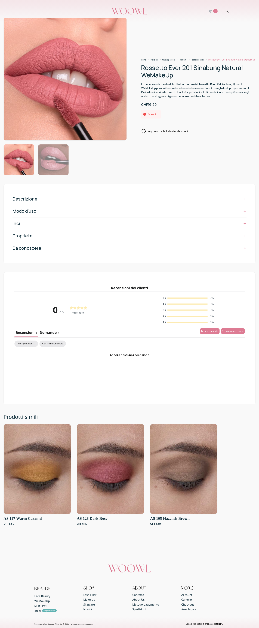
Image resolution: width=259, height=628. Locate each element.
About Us (138, 600)
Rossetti (183, 60)
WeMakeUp (42, 601)
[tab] (49, 332)
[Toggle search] (227, 11)
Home (143, 60)
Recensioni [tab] (26, 332)
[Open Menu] (6, 11)
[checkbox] (52, 344)
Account (186, 595)
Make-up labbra (168, 60)
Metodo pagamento (145, 604)
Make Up (89, 600)
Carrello (186, 600)
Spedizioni (139, 609)
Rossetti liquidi (197, 60)
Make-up (154, 60)
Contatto (138, 595)
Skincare (89, 604)
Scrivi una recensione (232, 331)
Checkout (187, 604)
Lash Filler (90, 595)
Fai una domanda (209, 331)
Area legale (188, 609)
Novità (87, 609)
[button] (188, 298)
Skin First (40, 606)
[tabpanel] (129, 366)
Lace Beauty (42, 596)
